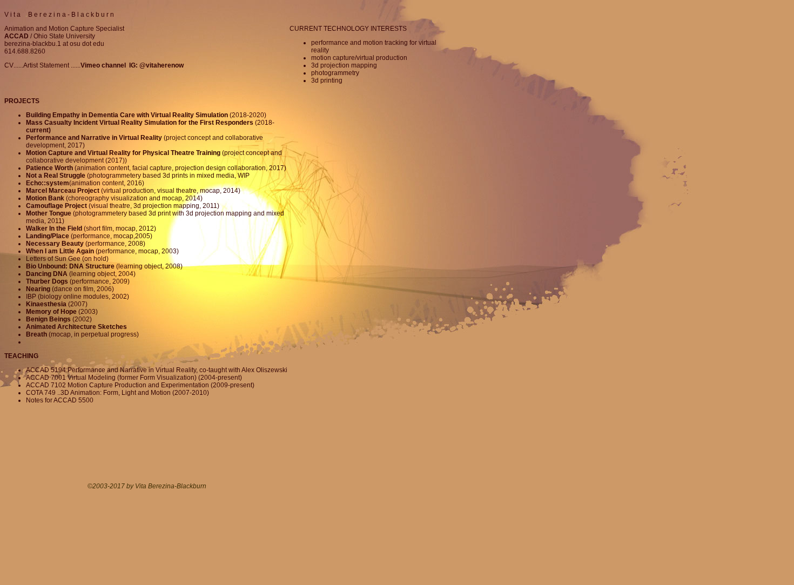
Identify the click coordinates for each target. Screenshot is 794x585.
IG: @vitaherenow (156, 65)
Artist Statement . (47, 65)
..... (76, 65)
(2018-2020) (146, 115)
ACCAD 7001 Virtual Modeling (71, 377)
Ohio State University (64, 36)
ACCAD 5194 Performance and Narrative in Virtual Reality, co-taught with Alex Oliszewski (156, 370)
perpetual (95, 334)
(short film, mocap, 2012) (91, 228)
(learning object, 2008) (104, 266)
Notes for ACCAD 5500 (59, 400)
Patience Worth (49, 168)
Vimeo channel (104, 65)
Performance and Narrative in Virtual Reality (94, 138)
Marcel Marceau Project (62, 190)
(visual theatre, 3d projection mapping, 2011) (122, 206)
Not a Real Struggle (55, 175)
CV (9, 65)
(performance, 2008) (85, 243)
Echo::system (47, 183)
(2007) (57, 304)
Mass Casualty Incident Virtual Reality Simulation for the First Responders (139, 122)
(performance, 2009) (78, 281)
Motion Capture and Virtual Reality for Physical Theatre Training (124, 153)
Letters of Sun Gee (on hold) (67, 259)
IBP (31, 296)
